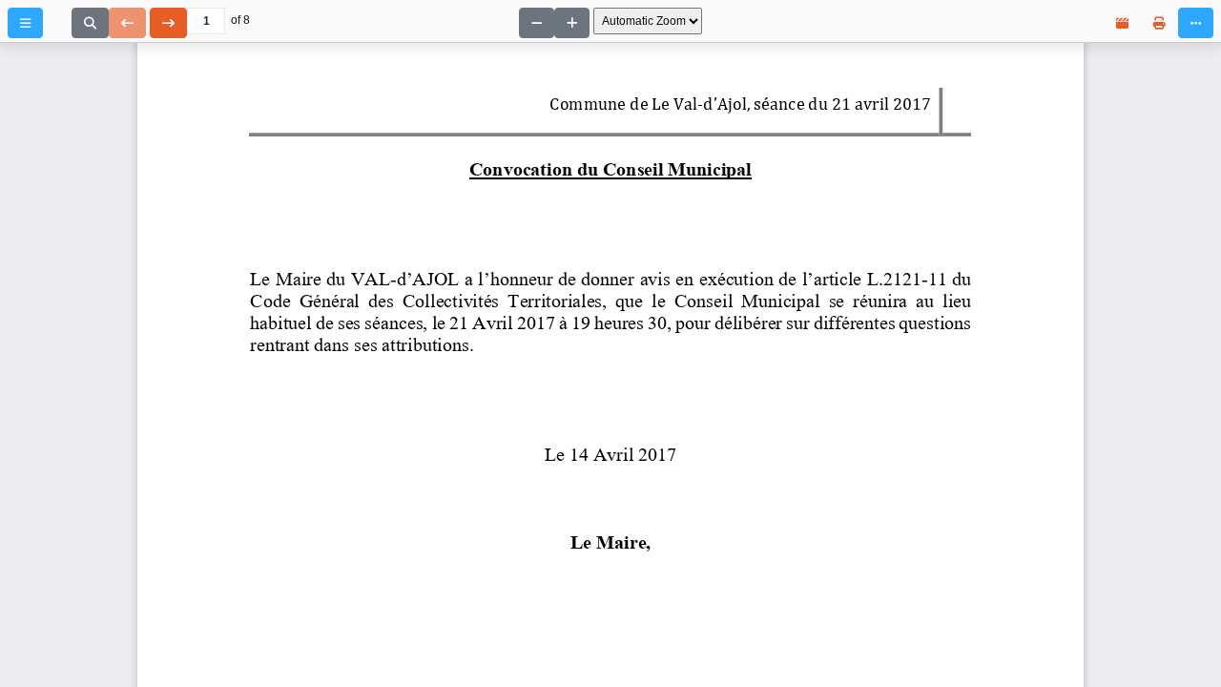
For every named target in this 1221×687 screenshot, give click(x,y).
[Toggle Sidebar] (25, 23)
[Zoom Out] (536, 23)
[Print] (1159, 23)
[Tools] (1195, 23)
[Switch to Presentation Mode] (1122, 23)
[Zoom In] (572, 23)
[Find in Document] (90, 23)
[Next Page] (168, 23)
